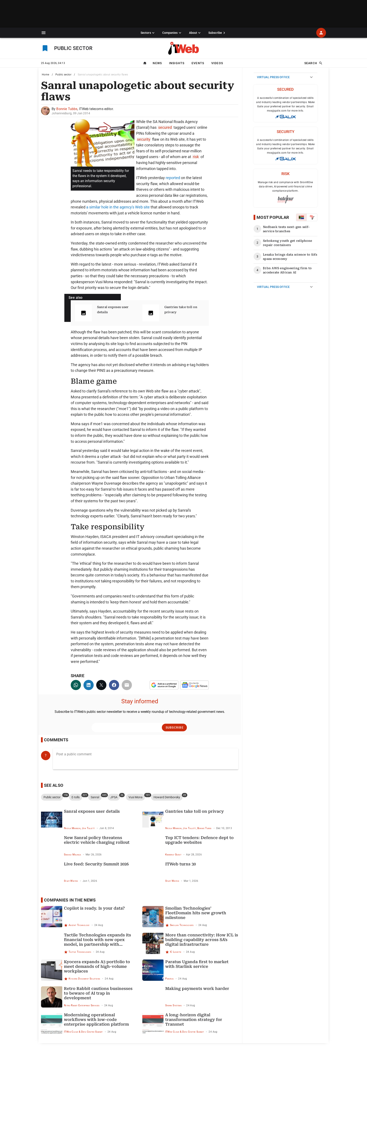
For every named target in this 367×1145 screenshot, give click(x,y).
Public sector (63, 74)
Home (45, 74)
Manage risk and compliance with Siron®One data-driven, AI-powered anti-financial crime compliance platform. (285, 186)
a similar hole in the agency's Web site (118, 207)
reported (173, 178)
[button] (43, 32)
